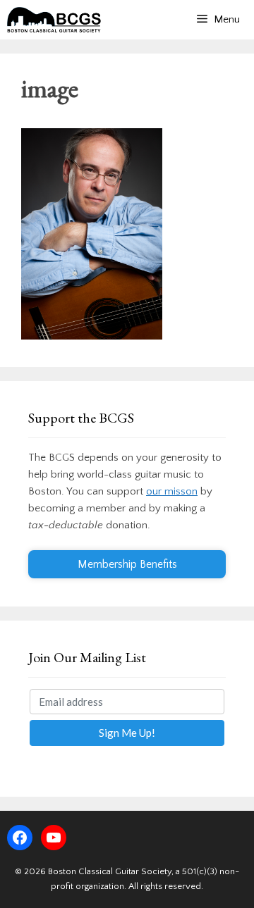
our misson (172, 491)
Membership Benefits (127, 564)
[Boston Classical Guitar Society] (54, 19)
